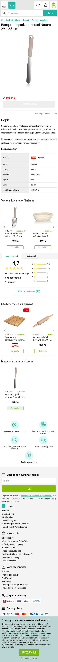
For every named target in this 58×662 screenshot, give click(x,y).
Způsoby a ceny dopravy (12, 544)
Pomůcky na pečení (39, 20)
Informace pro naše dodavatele (15, 524)
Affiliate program (9, 520)
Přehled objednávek (10, 575)
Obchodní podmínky (10, 557)
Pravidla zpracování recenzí (14, 588)
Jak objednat (7, 538)
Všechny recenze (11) (29, 291)
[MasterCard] (24, 614)
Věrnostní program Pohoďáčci (15, 541)
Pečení (26, 20)
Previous (4, 226)
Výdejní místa (8, 517)
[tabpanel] (29, 60)
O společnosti (8, 514)
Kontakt (5, 511)
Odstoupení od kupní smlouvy (15, 585)
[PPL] (36, 601)
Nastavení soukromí (27, 642)
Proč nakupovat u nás (11, 551)
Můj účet (5, 572)
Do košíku (15, 247)
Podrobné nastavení (29, 658)
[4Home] (3, 20)
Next (53, 226)
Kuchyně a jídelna (13, 20)
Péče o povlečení (9, 561)
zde (12, 647)
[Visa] (34, 614)
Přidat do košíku (29, 104)
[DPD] (27, 601)
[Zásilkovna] (8, 601)
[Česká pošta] (19, 601)
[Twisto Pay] (7, 614)
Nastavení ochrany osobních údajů (17, 554)
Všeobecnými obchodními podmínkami (36, 496)
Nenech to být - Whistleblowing (15, 527)
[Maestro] (17, 614)
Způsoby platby (8, 548)
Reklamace (6, 581)
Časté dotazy (7, 578)
